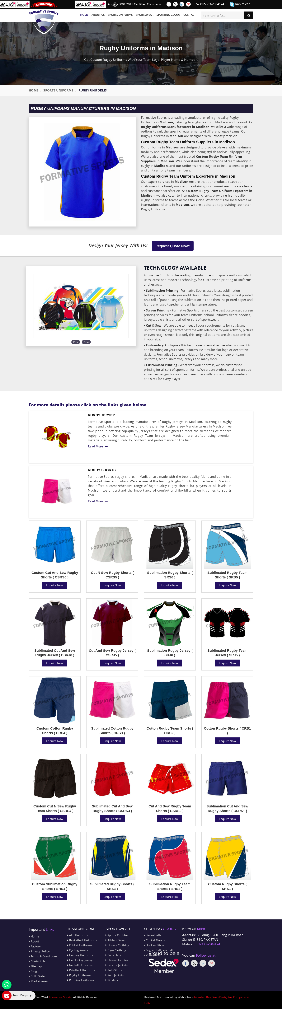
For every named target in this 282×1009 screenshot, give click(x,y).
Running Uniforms (81, 980)
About (34, 941)
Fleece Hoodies (117, 960)
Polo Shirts (114, 970)
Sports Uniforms (120, 14)
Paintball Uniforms (81, 970)
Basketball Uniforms (82, 940)
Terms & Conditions (43, 956)
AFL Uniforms (78, 935)
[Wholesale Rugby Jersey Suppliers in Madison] (56, 437)
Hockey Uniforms (80, 955)
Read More (95, 446)
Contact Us (37, 961)
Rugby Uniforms (79, 975)
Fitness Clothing (117, 945)
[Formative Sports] (44, 18)
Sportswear (144, 14)
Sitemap (36, 966)
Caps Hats (113, 955)
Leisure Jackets (117, 965)
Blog (33, 971)
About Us (98, 14)
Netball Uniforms (80, 965)
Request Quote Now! (173, 246)
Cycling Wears (78, 950)
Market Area (39, 981)
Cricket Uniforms (80, 945)
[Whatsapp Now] (7, 984)
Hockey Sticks (154, 945)
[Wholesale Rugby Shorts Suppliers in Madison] (56, 491)
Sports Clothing (117, 935)
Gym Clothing (116, 950)
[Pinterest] (188, 4)
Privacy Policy (40, 951)
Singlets (112, 980)
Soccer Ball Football (159, 950)
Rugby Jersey (101, 415)
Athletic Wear (116, 940)
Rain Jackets (115, 975)
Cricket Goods (155, 940)
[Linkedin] (182, 4)
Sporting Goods (168, 14)
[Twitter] (175, 4)
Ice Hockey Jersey (80, 960)
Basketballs (153, 935)
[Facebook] (169, 4)
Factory (35, 946)
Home (84, 14)
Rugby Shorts (102, 470)
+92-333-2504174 (211, 4)
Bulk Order (38, 976)
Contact (189, 14)
